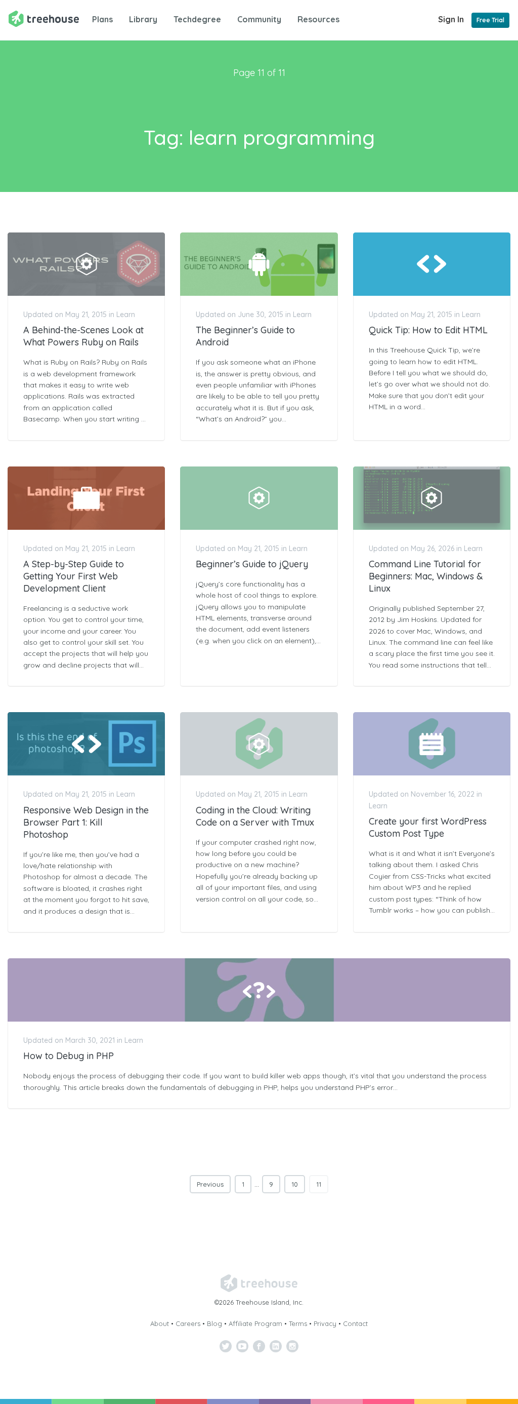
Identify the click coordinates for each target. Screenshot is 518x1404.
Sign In (451, 19)
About (159, 1323)
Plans (102, 19)
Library (143, 19)
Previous (210, 1184)
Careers (188, 1323)
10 (294, 1184)
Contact (355, 1323)
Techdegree (197, 19)
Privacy (325, 1323)
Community (259, 19)
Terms (298, 1323)
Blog (214, 1323)
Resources (318, 19)
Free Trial (490, 20)
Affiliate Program (255, 1323)
